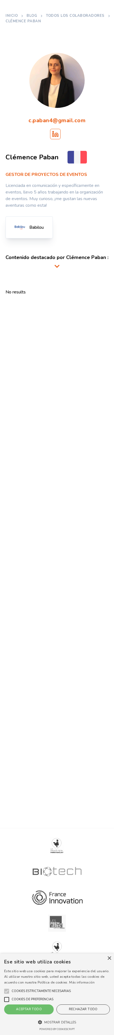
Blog (32, 15)
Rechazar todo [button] (83, 1009)
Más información (82, 982)
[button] (41, 991)
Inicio (12, 15)
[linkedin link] (55, 134)
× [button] (109, 958)
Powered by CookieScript (57, 1029)
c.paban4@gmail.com (57, 120)
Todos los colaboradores (75, 15)
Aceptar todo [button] (29, 1009)
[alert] (57, 994)
